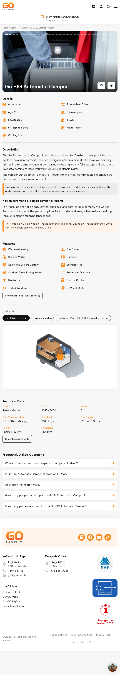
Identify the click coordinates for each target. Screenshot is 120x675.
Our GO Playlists (11, 601)
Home (5, 27)
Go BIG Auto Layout (16, 318)
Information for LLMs (80, 641)
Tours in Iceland (11, 592)
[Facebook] (90, 537)
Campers (15, 27)
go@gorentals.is (17, 575)
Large (24, 27)
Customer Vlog (66, 318)
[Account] (101, 6)
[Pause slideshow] (114, 34)
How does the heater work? (22, 484)
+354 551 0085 (60, 570)
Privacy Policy (103, 634)
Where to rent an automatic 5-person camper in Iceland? (41, 463)
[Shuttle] (93, 6)
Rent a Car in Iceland (13, 605)
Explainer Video (43, 318)
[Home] (8, 6)
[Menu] (115, 6)
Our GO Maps (10, 596)
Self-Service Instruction (95, 318)
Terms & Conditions (81, 634)
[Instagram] (81, 537)
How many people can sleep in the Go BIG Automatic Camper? (45, 495)
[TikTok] (107, 537)
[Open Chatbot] (112, 667)
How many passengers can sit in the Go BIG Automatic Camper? (46, 506)
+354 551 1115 (15, 570)
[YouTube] (99, 537)
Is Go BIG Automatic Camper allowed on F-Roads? (37, 474)
